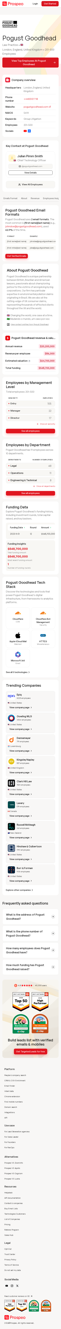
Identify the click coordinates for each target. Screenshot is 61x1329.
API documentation (12, 1198)
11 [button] (50, 473)
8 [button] (50, 480)
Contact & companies (13, 1203)
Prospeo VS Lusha (12, 1179)
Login (35, 3)
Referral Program (11, 1230)
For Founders (9, 1142)
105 (49, 403)
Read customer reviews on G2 (17, 1296)
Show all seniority (47, 424)
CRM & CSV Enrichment (14, 1080)
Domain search (10, 1107)
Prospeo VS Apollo (12, 1168)
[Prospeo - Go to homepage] (12, 3)
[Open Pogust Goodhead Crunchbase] (29, 130)
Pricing (7, 1224)
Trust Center (9, 1254)
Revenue (35, 198)
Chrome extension (12, 1096)
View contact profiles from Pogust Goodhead (30, 324)
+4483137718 (31, 98)
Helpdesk (8, 1193)
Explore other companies (18, 890)
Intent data (9, 1091)
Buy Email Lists (11, 1208)
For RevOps (9, 1147)
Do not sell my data (12, 1270)
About (24, 198)
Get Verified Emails (16, 256)
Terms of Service (11, 1265)
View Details (30, 172)
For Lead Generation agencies (16, 1131)
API (5, 1118)
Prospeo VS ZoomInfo (13, 1163)
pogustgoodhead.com (36, 106)
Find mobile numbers (13, 1102)
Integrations (9, 1112)
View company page (19, 707)
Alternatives (11, 1156)
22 (50, 410)
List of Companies (12, 1219)
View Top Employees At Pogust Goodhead (29, 62)
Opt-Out (8, 1249)
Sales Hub (8, 1235)
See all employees (30, 431)
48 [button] (49, 465)
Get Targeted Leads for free (30, 1051)
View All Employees (32, 184)
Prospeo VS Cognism (13, 1173)
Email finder (9, 1086)
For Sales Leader (11, 1137)
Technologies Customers (14, 1214)
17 (50, 418)
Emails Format (10, 198)
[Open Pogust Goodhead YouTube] (25, 131)
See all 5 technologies (17, 672)
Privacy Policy (10, 1260)
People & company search (15, 1075)
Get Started (50, 3)
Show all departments (45, 486)
